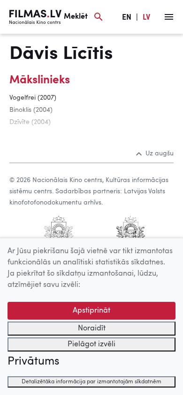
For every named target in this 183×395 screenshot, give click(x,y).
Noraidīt (92, 328)
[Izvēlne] (169, 17)
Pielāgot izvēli (91, 344)
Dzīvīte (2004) (30, 122)
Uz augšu (159, 153)
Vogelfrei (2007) (32, 98)
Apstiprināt (91, 311)
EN (126, 18)
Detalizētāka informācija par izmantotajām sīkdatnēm (91, 382)
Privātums (33, 361)
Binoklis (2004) (31, 110)
